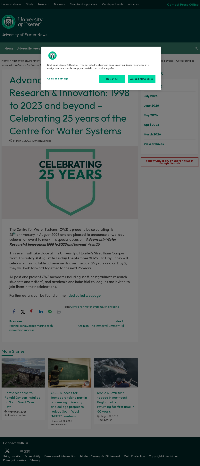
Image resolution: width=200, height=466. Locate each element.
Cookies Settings (58, 78)
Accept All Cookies (141, 79)
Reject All (112, 79)
